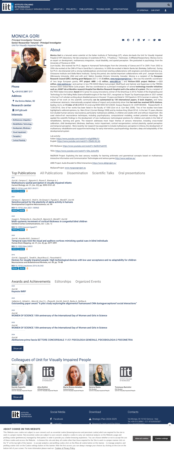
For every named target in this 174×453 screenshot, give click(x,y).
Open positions (120, 9)
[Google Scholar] (154, 40)
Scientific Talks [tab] (103, 173)
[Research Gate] (149, 40)
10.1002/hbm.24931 (22, 246)
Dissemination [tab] (77, 173)
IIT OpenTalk (142, 10)
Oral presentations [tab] (131, 173)
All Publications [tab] (51, 173)
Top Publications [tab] (24, 173)
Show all (17, 348)
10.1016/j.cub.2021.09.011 (25, 188)
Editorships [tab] (63, 281)
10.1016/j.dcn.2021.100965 (25, 208)
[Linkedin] (139, 40)
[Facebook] (133, 40)
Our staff (155, 10)
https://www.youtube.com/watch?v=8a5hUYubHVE (85, 146)
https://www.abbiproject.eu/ (104, 163)
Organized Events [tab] (88, 281)
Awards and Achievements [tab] (31, 281)
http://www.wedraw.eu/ (125, 158)
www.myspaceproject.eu (75, 168)
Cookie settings (161, 438)
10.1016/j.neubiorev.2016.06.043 (28, 266)
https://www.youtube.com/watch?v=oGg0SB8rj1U (77, 138)
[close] (169, 425)
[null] (128, 40)
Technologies (103, 9)
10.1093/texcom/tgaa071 (24, 227)
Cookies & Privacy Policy (65, 448)
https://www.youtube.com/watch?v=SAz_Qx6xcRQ (77, 151)
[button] (58, 7)
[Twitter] (144, 40)
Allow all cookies (141, 438)
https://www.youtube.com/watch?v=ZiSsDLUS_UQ (78, 141)
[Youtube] (159, 40)
